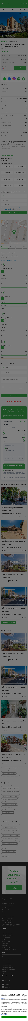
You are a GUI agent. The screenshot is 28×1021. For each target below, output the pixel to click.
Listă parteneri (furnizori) (4, 1014)
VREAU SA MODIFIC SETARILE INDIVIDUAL (14, 1018)
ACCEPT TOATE (14, 1017)
